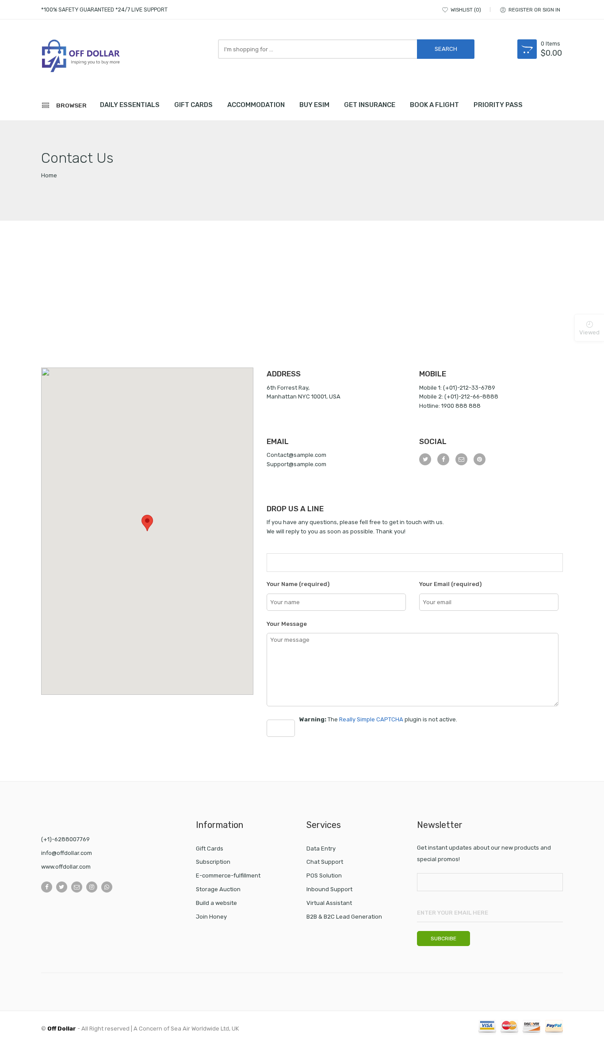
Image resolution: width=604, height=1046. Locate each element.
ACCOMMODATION (256, 105)
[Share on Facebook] (443, 459)
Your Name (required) (298, 584)
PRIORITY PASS (498, 105)
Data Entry (321, 848)
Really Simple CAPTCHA (371, 719)
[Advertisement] (302, 301)
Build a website (216, 903)
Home (49, 175)
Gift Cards (209, 848)
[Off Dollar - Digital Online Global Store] (81, 57)
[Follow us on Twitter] (61, 887)
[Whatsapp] (106, 887)
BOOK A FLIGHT (434, 105)
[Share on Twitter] (425, 459)
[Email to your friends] (461, 459)
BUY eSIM (314, 105)
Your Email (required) (450, 584)
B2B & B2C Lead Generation (344, 916)
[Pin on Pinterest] (479, 459)
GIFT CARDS (193, 105)
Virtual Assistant (329, 903)
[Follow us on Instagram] (91, 887)
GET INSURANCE (369, 105)
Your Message (287, 624)
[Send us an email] (76, 887)
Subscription (213, 861)
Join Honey (211, 916)
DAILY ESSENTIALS (130, 105)
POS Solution (324, 875)
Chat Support (324, 861)
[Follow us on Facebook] (46, 887)
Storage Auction (218, 889)
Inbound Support (329, 889)
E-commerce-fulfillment (228, 875)
